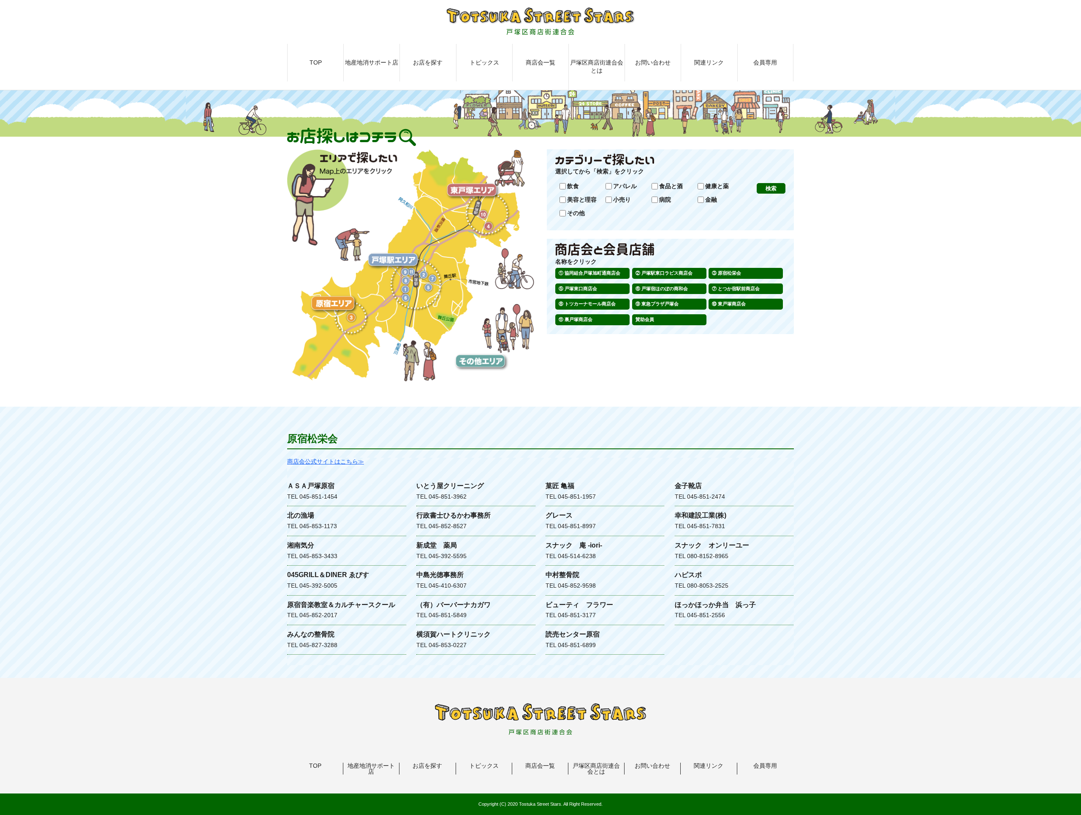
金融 (711, 199)
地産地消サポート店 (371, 62)
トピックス (484, 62)
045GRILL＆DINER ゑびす (328, 574)
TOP (316, 62)
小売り (622, 199)
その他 (576, 213)
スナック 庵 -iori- (574, 545)
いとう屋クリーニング (450, 485)
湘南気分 (300, 545)
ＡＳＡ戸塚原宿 (310, 485)
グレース (559, 515)
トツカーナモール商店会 (590, 303)
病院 (665, 199)
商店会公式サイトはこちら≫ (325, 461)
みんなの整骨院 (310, 634)
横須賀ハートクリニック (453, 634)
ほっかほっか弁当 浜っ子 (715, 604)
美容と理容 (582, 199)
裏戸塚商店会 (578, 319)
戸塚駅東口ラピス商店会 (667, 272)
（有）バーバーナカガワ (453, 604)
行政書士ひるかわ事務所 (453, 515)
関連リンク (709, 62)
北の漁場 (300, 515)
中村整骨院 (562, 574)
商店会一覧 (540, 62)
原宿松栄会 (729, 272)
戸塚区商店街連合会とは (596, 66)
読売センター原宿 (573, 634)
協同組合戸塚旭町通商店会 (592, 272)
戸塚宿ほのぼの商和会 (664, 288)
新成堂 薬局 (436, 545)
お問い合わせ (653, 62)
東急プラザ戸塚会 (660, 303)
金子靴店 (688, 485)
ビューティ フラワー (579, 604)
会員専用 (765, 62)
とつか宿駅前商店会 (739, 288)
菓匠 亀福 (560, 485)
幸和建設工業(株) (700, 515)
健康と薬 (717, 186)
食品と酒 (671, 186)
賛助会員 (645, 319)
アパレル (625, 186)
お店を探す (428, 62)
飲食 (573, 186)
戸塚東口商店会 (581, 288)
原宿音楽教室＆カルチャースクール (341, 604)
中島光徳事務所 (440, 574)
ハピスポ (688, 574)
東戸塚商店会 (732, 303)
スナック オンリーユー (712, 545)
